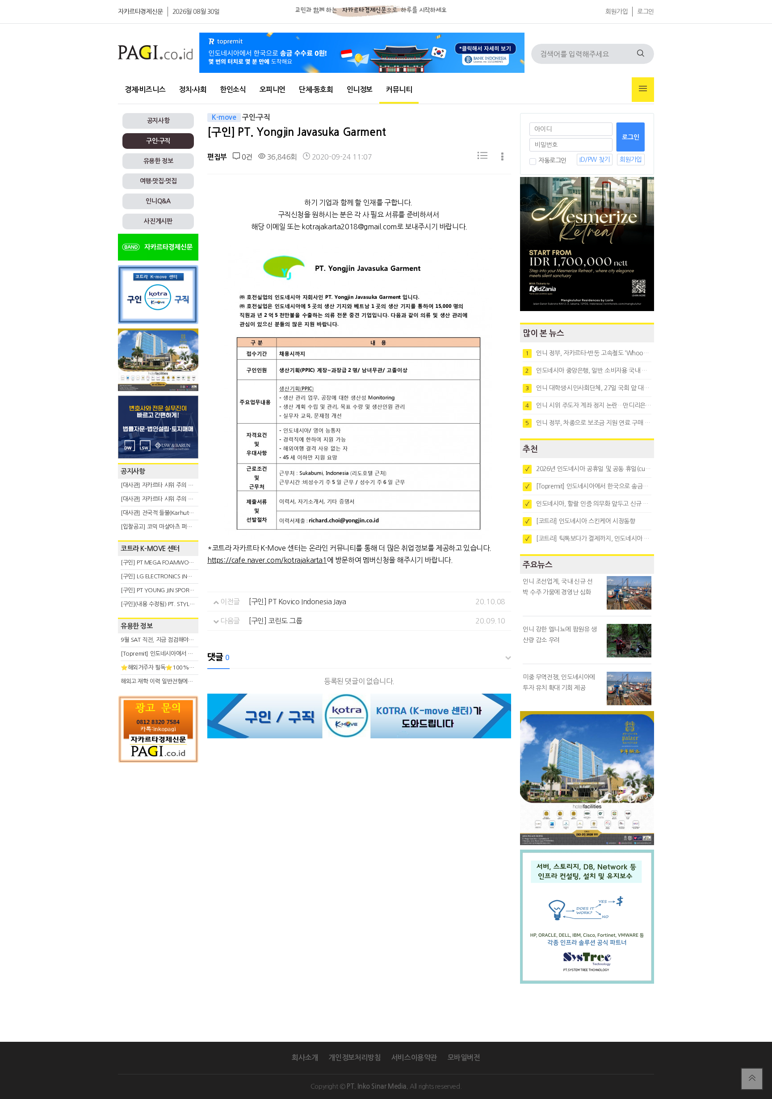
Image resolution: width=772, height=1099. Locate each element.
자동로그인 (552, 160)
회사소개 (305, 1057)
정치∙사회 (192, 89)
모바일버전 (464, 1057)
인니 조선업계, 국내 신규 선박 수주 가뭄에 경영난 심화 (558, 586)
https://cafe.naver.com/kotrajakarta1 (267, 560)
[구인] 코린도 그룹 (275, 620)
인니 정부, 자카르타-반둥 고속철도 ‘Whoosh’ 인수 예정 (588, 353)
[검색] (640, 54)
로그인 (645, 11)
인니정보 (360, 89)
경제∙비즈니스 (145, 89)
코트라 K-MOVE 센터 (150, 548)
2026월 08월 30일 (196, 11)
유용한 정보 (158, 161)
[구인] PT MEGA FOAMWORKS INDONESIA (174, 562)
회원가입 (616, 11)
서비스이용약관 (414, 1057)
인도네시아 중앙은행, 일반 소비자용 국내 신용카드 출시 (588, 370)
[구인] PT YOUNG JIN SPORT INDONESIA (171, 590)
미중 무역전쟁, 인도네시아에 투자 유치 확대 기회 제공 (559, 682)
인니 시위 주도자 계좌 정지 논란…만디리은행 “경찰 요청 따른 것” (588, 405)
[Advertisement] (158, 848)
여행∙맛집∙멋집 (158, 181)
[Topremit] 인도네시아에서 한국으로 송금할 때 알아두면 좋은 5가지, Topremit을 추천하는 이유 (588, 486)
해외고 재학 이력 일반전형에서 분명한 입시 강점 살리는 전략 (192, 681)
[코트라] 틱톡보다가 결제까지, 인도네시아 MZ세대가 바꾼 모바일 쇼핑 (588, 538)
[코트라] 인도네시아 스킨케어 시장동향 (580, 521)
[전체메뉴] (643, 89)
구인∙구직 (158, 141)
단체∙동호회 (316, 89)
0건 (246, 156)
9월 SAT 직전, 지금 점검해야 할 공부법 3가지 (174, 640)
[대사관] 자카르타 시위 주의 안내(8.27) (167, 485)
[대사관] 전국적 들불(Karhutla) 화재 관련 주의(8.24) (184, 513)
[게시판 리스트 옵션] (502, 157)
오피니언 (272, 89)
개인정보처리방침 (354, 1057)
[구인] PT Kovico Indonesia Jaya (297, 601)
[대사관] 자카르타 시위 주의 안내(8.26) (167, 499)
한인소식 (233, 89)
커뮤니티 (399, 89)
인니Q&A (158, 201)
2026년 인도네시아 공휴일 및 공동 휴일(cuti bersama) (588, 469)
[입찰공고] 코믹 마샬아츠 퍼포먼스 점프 (167, 527)
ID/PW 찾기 (594, 159)
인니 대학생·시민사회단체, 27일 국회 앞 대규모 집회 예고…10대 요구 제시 (588, 388)
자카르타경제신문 (140, 11)
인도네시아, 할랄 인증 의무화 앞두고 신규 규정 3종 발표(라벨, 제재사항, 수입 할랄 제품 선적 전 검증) (588, 504)
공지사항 (158, 121)
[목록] (482, 157)
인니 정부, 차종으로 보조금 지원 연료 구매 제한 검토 (588, 423)
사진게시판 (158, 221)
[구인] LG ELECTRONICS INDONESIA (165, 576)
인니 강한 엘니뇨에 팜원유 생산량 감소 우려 (560, 634)
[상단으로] (752, 1079)
